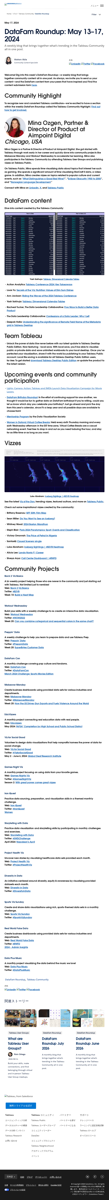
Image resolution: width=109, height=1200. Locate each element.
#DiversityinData (22, 891)
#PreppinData (20, 644)
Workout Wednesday (22, 614)
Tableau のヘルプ (88, 1130)
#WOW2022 (19, 617)
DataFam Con (18, 667)
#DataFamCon (21, 670)
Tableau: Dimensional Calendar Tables (61, 279)
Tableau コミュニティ (42, 1115)
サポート (84, 1115)
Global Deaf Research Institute (44, 756)
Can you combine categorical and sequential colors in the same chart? (54, 621)
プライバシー (31, 1185)
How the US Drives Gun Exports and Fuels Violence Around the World (52, 703)
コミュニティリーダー (41, 1130)
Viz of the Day (27, 501)
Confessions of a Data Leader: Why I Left (68, 316)
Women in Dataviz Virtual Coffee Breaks (28, 422)
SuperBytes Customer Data (29, 647)
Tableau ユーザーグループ (43, 1125)
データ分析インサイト (15, 1130)
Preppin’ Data (18, 640)
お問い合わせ (11, 1140)
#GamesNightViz (22, 779)
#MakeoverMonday (23, 700)
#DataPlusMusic (21, 970)
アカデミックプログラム (42, 1151)
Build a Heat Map (24, 594)
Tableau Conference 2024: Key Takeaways (49, 284)
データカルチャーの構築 (16, 1125)
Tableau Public (56, 187)
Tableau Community (26, 14)
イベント (35, 1156)
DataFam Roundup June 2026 (87, 1043)
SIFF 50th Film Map (36, 512)
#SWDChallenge (21, 838)
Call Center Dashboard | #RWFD (38, 558)
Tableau (9, 1115)
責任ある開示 (43, 1185)
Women (9, 812)
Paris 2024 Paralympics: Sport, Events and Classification (50, 529)
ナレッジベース (87, 1120)
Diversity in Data (13, 875)
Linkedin (33, 187)
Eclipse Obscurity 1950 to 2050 (84, 178)
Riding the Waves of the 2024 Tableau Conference (49, 295)
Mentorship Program (18, 416)
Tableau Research (13, 1135)
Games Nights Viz (20, 775)
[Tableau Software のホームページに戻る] (14, 3)
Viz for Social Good (15, 737)
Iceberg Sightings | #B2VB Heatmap (62, 496)
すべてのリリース (88, 1135)
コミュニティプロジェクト (43, 1140)
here (34, 85)
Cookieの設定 (56, 1185)
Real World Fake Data (16, 928)
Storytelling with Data (22, 835)
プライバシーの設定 (17, 1190)
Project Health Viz (20, 861)
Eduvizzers (16, 723)
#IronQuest (19, 808)
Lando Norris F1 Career (31, 552)
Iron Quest (16, 805)
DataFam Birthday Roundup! (22, 397)
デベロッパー (41, 1177)
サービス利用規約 (17, 1185)
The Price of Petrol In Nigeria (42, 535)
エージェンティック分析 (16, 1120)
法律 (6, 1185)
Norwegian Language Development (31, 182)
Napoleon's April (25, 841)
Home (9, 14)
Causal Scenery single (29, 541)
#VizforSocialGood (23, 752)
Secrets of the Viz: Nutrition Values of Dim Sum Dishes (45, 290)
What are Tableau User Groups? (18, 1043)
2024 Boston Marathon (36, 524)
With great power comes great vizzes (35, 782)
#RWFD (16, 943)
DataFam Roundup (42, 14)
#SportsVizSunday (22, 917)
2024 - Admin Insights (16, 947)
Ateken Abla (20, 59)
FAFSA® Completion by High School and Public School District (49, 726)
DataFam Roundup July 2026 (53, 1043)
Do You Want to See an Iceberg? (37, 518)
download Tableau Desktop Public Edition (53, 360)
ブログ (15, 14)
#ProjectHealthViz (22, 864)
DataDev (35, 1135)
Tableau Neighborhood (42, 1146)
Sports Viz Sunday (20, 914)
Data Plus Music (19, 966)
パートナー (65, 1115)
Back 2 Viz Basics (20, 588)
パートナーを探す (68, 1120)
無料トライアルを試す (20, 1105)
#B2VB (16, 591)
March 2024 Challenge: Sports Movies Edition (29, 673)
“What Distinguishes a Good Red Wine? (43, 178)
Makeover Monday (21, 696)
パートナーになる (68, 1125)
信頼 (22, 1177)
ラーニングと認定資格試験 (92, 1125)
